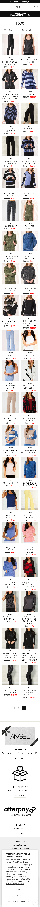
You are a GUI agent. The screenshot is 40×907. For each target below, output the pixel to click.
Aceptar (19, 889)
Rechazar (19, 895)
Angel (16, 2)
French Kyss (25, 2)
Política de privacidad (15, 883)
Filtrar (10, 30)
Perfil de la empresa (20, 845)
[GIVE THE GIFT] (20, 736)
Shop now (20, 795)
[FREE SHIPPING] (20, 774)
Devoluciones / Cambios (20, 848)
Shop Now (20, 758)
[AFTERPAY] (20, 811)
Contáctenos (20, 841)
